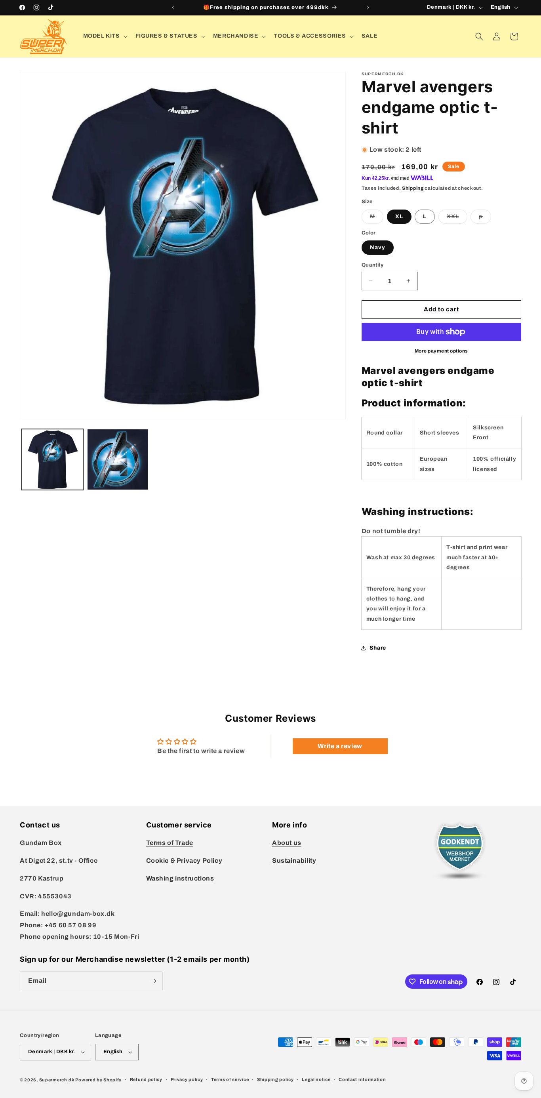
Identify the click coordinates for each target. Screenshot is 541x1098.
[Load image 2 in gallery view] (118, 459)
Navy (377, 247)
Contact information (362, 1079)
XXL (457, 218)
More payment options (441, 351)
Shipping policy (275, 1079)
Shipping (413, 188)
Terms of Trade (169, 842)
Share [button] (378, 648)
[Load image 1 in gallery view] (52, 459)
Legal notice (316, 1079)
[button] (104, 36)
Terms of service (230, 1079)
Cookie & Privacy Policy (184, 860)
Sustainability (294, 860)
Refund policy (146, 1079)
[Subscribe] (153, 981)
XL (399, 216)
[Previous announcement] (173, 7)
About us (286, 842)
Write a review (340, 746)
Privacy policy (187, 1079)
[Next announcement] (368, 7)
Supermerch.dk (56, 1079)
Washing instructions (180, 878)
